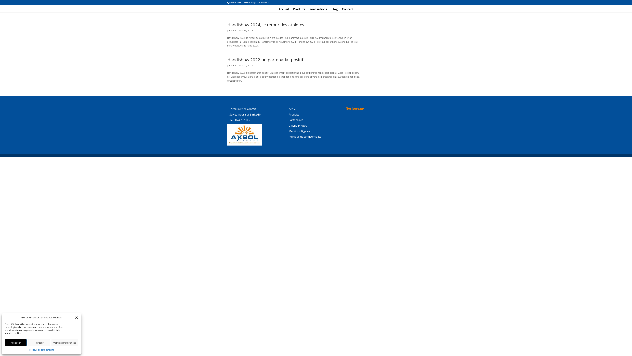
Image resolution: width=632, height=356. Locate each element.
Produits (299, 9)
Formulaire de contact (242, 109)
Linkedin (255, 114)
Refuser (39, 342)
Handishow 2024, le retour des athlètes (265, 25)
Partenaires (296, 120)
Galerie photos (298, 125)
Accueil (284, 9)
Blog (334, 9)
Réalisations (318, 9)
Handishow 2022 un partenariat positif (265, 60)
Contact (348, 9)
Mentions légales (299, 131)
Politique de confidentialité (41, 349)
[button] (76, 317)
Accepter (16, 342)
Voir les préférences (64, 342)
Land (234, 30)
